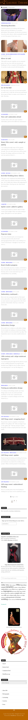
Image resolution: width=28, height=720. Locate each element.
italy (13, 591)
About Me (4, 690)
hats (2, 591)
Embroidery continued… (10, 294)
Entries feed (5, 667)
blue (25, 585)
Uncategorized (5, 85)
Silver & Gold (6, 58)
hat (25, 589)
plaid (14, 593)
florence (17, 589)
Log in (4, 663)
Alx (22, 715)
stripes (11, 595)
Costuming (5, 697)
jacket (15, 591)
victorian (18, 597)
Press (3, 704)
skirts (8, 595)
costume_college (17, 587)
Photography (5, 694)
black (22, 585)
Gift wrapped (5, 416)
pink (12, 593)
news (4, 593)
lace (18, 591)
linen (21, 591)
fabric (13, 589)
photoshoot (7, 593)
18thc (7, 585)
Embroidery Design (8, 325)
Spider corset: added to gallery (12, 207)
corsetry (3, 204)
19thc (18, 585)
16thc (3, 585)
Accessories (4, 114)
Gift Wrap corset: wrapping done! (13, 419)
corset (3, 587)
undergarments (10, 597)
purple (17, 593)
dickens (24, 587)
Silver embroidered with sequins (15, 54)
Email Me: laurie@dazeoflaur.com (9, 536)
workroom (13, 599)
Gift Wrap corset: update (10, 455)
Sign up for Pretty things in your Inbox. (13, 521)
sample (2, 595)
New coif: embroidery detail (11, 117)
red (21, 593)
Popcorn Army (6, 234)
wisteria (9, 599)
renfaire (23, 593)
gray (23, 589)
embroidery (4, 589)
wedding (4, 599)
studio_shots (16, 595)
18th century (12, 585)
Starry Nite (4, 139)
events (3, 354)
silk (5, 595)
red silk (8, 173)
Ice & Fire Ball (6, 88)
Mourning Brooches (8, 25)
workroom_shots (20, 599)
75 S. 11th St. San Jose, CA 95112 (9, 540)
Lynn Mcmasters (6, 23)
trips (23, 595)
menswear (17, 354)
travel (21, 595)
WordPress (13, 715)
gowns (3, 54)
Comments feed (6, 670)
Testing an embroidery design (11, 388)
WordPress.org (6, 674)
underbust (3, 597)
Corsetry (4, 701)
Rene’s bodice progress (9, 265)
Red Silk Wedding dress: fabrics (12, 176)
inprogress (9, 262)
